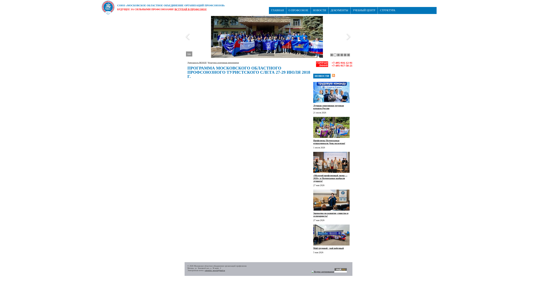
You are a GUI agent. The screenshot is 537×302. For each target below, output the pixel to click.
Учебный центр (364, 10)
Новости (319, 10)
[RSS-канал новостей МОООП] (333, 75)
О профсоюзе (298, 10)
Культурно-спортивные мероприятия (223, 63)
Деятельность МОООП (196, 63)
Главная (277, 10)
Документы (339, 10)
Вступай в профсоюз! (191, 9)
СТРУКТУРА (387, 10)
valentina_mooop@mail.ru (215, 270)
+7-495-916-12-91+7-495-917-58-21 (342, 64)
